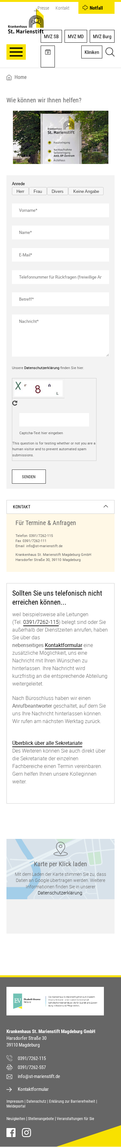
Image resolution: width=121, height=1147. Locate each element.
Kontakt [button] (21, 506)
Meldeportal (15, 1106)
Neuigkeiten (15, 1119)
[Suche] (109, 53)
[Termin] (48, 56)
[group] (60, 536)
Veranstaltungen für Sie (75, 1119)
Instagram (26, 1132)
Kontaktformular (63, 645)
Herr (20, 191)
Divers (58, 191)
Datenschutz (36, 1101)
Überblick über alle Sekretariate (47, 742)
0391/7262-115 (41, 535)
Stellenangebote (41, 1119)
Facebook (10, 1132)
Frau (38, 191)
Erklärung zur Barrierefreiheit (72, 1101)
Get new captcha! (14, 403)
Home (21, 77)
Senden (28, 476)
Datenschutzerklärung (41, 367)
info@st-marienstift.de (44, 546)
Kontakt (62, 8)
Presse (43, 8)
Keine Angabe (86, 191)
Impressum (15, 1101)
